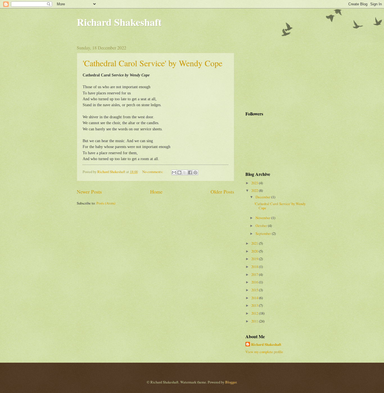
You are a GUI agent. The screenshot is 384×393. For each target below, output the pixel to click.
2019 (255, 258)
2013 (255, 305)
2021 (255, 243)
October (262, 225)
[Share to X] (185, 172)
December (263, 196)
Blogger (230, 382)
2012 (255, 313)
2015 (255, 289)
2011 (255, 321)
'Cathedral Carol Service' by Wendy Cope (152, 63)
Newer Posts (89, 191)
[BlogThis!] (179, 172)
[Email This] (174, 172)
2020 (255, 251)
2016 (255, 282)
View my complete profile (264, 351)
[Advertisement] (273, 73)
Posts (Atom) (105, 203)
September (264, 233)
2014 (255, 297)
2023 (255, 182)
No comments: (153, 171)
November (263, 217)
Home (156, 191)
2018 (255, 266)
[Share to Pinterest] (195, 172)
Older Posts (222, 191)
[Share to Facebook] (190, 172)
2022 (255, 190)
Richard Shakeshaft (119, 22)
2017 (255, 274)
